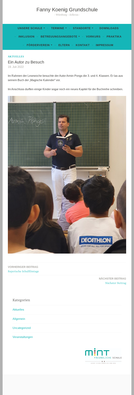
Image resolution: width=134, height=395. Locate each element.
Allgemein (19, 318)
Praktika (114, 36)
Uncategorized (22, 327)
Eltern (64, 45)
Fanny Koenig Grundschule (67, 9)
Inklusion (26, 36)
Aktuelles (16, 56)
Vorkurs (93, 36)
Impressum (104, 45)
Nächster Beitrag (112, 281)
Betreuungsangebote (59, 36)
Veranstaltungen (23, 337)
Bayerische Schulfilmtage (23, 269)
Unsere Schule (30, 28)
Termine (57, 28)
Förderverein (38, 45)
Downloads (109, 28)
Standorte (82, 28)
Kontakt (83, 45)
